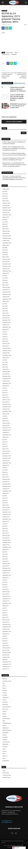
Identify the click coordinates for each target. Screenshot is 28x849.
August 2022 (5, 301)
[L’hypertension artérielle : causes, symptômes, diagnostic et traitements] (5, 89)
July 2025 (4, 219)
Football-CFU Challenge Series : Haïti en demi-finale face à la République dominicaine (13, 159)
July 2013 (4, 552)
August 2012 (5, 577)
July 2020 (4, 360)
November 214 (6, 666)
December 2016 (6, 456)
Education (5, 704)
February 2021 (6, 343)
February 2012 (6, 591)
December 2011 (6, 596)
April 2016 (5, 474)
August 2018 (5, 413)
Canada (4, 692)
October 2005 (5, 657)
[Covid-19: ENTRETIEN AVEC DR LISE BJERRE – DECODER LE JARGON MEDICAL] (5, 96)
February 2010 (6, 648)
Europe (4, 711)
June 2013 (5, 554)
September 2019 (6, 383)
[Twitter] (10, 28)
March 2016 (5, 477)
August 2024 (5, 245)
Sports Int (5, 756)
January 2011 (5, 622)
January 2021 (5, 346)
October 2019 (5, 381)
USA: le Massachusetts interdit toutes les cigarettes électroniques (20, 75)
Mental (16, 52)
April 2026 (5, 198)
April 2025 (5, 226)
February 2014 (6, 535)
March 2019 (5, 397)
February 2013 (6, 563)
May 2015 (4, 500)
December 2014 (6, 512)
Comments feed (6, 775)
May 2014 (4, 528)
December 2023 (6, 264)
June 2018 (5, 418)
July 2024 (4, 247)
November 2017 (6, 430)
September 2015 (6, 491)
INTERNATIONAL (6, 723)
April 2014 (5, 531)
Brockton (4, 690)
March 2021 (5, 341)
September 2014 (6, 519)
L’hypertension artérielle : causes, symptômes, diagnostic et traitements (18, 89)
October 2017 (5, 432)
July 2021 (4, 332)
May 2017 (4, 444)
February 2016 (6, 479)
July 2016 (4, 467)
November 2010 (6, 626)
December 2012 (6, 568)
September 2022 (6, 299)
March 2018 (5, 420)
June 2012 (5, 582)
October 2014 (5, 516)
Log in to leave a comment (14, 121)
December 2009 (6, 652)
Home (3, 8)
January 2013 (5, 566)
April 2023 (5, 282)
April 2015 (5, 502)
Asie (3, 683)
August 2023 (5, 273)
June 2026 (5, 193)
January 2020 (5, 374)
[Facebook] (3, 28)
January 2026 (5, 205)
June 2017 (5, 442)
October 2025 (5, 212)
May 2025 (4, 224)
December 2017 (6, 428)
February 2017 (6, 451)
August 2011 (5, 605)
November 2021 (6, 322)
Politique (4, 739)
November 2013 (6, 542)
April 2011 (5, 615)
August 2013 (5, 549)
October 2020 (5, 353)
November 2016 (6, 458)
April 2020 (5, 367)
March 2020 (5, 369)
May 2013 (4, 556)
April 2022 (5, 310)
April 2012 (5, 587)
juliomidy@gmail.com (7, 822)
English (17, 847)
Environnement (6, 707)
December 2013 (6, 540)
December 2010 (6, 624)
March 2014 (5, 533)
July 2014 (4, 523)
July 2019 (4, 388)
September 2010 (6, 631)
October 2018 (5, 409)
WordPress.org (6, 777)
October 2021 (5, 325)
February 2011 (6, 619)
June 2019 (5, 390)
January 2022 (5, 318)
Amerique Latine (6, 681)
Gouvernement (6, 718)
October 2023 (5, 268)
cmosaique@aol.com (7, 820)
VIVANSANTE (8, 8)
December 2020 (6, 348)
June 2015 (5, 498)
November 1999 (6, 662)
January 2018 (5, 425)
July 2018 (4, 416)
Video (3, 758)
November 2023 (6, 266)
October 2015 (5, 488)
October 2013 (5, 545)
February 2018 (6, 423)
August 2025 (5, 217)
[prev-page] (3, 112)
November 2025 (6, 210)
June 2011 (5, 610)
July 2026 (4, 191)
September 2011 (6, 603)
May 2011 (4, 612)
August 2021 (5, 329)
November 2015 (6, 486)
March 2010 (5, 645)
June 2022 (5, 306)
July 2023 (4, 275)
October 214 (5, 669)
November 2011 (6, 598)
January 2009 (5, 655)
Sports (4, 753)
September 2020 (6, 355)
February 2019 (6, 399)
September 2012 (6, 575)
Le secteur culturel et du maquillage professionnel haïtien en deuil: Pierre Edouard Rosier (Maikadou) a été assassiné (13, 177)
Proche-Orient (6, 742)
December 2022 (6, 292)
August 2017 (5, 437)
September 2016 (6, 463)
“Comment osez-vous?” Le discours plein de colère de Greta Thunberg (8, 75)
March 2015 (5, 505)
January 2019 (5, 402)
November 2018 (6, 406)
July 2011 (4, 608)
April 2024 (5, 254)
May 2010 (4, 641)
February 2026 (6, 203)
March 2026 (5, 200)
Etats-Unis (5, 709)
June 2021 (5, 334)
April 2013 (5, 559)
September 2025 (6, 215)
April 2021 (5, 339)
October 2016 (5, 460)
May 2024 (4, 252)
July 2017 (4, 439)
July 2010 (4, 636)
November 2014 (6, 514)
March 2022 (5, 313)
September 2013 (6, 547)
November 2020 (6, 350)
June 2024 (5, 250)
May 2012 (4, 584)
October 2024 (5, 240)
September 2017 (6, 435)
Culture (4, 700)
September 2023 (6, 271)
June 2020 (5, 362)
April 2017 (5, 446)
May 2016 (4, 472)
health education (9, 52)
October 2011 (5, 601)
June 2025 (5, 222)
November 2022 (6, 294)
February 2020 (6, 371)
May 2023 (4, 280)
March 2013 (5, 561)
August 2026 (5, 189)
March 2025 (5, 229)
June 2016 (5, 470)
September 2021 (6, 327)
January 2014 (5, 538)
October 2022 (5, 296)
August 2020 (5, 357)
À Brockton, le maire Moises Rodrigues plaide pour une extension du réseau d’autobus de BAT (14, 154)
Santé (3, 749)
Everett (4, 714)
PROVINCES (5, 744)
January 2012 (5, 594)
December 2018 (6, 404)
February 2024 (6, 259)
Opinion (4, 735)
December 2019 (6, 376)
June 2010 (5, 638)
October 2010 (5, 629)
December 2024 (6, 236)
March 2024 (5, 257)
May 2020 (4, 364)
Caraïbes (4, 695)
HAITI (3, 721)
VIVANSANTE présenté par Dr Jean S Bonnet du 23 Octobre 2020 (18, 105)
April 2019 (5, 395)
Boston (4, 688)
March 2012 (5, 589)
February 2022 (6, 315)
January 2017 (5, 453)
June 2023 (5, 278)
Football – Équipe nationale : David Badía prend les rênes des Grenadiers (13, 142)
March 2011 (5, 617)
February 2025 (6, 231)
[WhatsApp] (6, 28)
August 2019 (5, 385)
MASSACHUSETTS (7, 730)
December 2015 (6, 484)
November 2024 (6, 238)
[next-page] (5, 112)
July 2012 (4, 580)
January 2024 (5, 261)
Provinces (4, 746)
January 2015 (5, 509)
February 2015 (6, 507)
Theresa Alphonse (5, 54)
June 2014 (5, 526)
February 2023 (6, 287)
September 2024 (6, 243)
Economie (5, 702)
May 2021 (4, 336)
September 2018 (6, 411)
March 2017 (5, 449)
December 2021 (6, 320)
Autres (4, 685)
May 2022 (4, 308)
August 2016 (5, 465)
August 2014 (5, 521)
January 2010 (5, 650)
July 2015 (4, 495)
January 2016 (5, 481)
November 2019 (6, 378)
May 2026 (4, 196)
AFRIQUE (4, 678)
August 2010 (5, 634)
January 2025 (5, 233)
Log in (4, 770)
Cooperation (5, 697)
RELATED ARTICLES (7, 83)
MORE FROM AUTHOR (19, 83)
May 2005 (4, 659)
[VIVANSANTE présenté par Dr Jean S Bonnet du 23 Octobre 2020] (5, 106)
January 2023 (5, 289)
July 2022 (4, 303)
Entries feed (5, 773)
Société (4, 751)
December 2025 (6, 207)
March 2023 (5, 285)
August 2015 (5, 493)
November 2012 (6, 570)
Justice (4, 725)
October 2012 (5, 573)
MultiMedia (5, 732)
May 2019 (4, 392)
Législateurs (5, 728)
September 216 (6, 664)
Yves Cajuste (5, 176)
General (4, 716)
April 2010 (5, 643)
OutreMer (5, 737)
